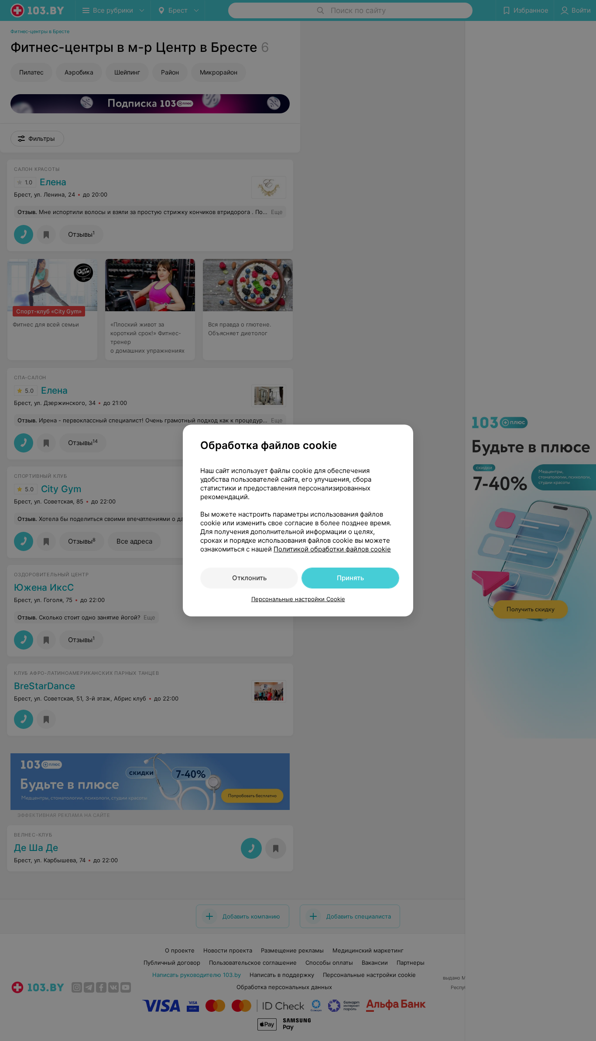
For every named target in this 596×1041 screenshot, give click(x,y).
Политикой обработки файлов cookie (332, 549)
